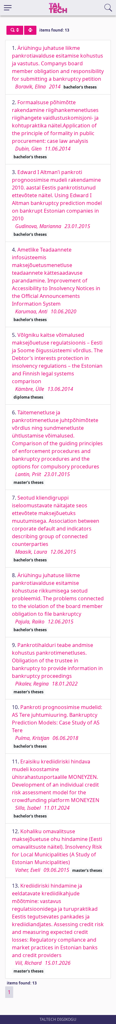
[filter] (14, 30)
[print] (30, 30)
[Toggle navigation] (7, 7)
